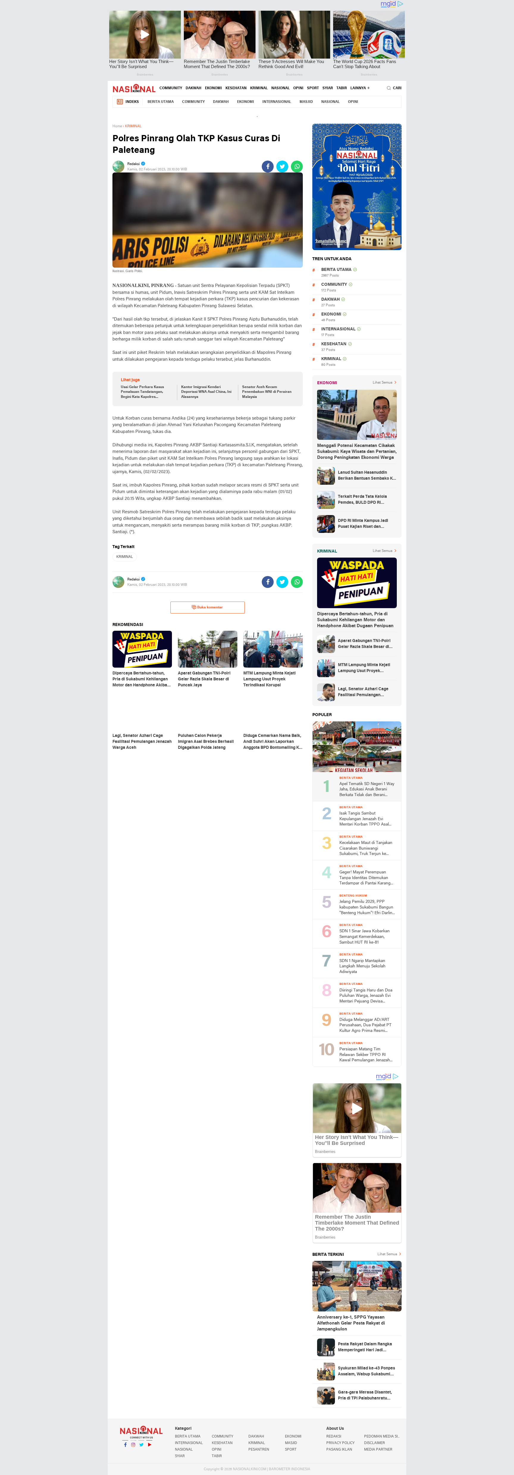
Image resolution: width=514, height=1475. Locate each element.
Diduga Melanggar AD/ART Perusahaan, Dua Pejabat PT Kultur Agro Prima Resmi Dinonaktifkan (365, 1026)
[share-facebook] (268, 166)
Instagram (133, 1452)
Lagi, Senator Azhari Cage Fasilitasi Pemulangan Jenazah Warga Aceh (363, 692)
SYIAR (327, 88)
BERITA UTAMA (161, 102)
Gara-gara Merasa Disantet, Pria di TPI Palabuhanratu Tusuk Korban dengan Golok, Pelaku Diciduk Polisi (365, 1396)
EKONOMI (213, 88)
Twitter (141, 1452)
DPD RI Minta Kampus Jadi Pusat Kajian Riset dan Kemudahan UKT (363, 524)
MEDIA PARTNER (378, 1450)
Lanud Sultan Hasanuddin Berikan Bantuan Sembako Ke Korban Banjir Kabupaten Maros (366, 476)
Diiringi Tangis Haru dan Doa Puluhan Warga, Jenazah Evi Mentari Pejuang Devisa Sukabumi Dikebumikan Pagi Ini (365, 996)
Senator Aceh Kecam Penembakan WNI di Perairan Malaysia (267, 392)
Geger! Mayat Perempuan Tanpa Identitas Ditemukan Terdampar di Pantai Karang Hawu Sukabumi (365, 878)
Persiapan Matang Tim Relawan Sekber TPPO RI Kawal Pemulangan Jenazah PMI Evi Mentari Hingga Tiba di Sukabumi (367, 1055)
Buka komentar (210, 607)
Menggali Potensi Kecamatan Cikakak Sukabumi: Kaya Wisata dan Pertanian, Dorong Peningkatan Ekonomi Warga (357, 451)
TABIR (341, 88)
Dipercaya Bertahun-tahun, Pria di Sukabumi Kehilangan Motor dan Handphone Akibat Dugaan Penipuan (355, 620)
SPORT (313, 88)
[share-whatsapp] (297, 166)
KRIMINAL (259, 88)
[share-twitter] (282, 166)
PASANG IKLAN (339, 1450)
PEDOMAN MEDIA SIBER (383, 1436)
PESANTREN (258, 1450)
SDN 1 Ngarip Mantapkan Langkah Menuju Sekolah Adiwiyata (362, 966)
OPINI (298, 88)
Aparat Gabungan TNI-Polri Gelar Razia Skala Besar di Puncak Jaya (364, 644)
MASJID (306, 102)
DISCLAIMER (374, 1443)
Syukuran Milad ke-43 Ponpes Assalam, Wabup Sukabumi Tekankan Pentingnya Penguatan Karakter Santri (366, 1371)
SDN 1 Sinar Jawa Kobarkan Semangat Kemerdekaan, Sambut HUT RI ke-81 (364, 936)
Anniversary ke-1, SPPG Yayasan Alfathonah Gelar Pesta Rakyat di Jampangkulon (351, 1323)
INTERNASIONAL (276, 102)
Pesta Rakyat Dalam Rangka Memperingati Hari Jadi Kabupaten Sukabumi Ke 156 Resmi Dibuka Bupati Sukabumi (365, 1347)
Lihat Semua (382, 383)
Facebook (125, 1452)
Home (117, 126)
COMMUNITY (170, 88)
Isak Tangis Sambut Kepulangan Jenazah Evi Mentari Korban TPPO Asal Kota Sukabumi (364, 819)
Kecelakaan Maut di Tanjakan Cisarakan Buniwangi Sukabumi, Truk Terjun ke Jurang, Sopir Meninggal (365, 849)
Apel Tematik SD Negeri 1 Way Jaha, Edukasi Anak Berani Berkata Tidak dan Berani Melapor (366, 790)
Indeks (132, 102)
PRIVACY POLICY (340, 1443)
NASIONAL (280, 88)
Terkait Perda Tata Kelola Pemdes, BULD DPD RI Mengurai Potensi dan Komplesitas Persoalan (362, 500)
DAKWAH (193, 88)
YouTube (149, 1452)
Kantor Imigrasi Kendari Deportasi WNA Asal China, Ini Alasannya (206, 392)
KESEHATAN (236, 88)
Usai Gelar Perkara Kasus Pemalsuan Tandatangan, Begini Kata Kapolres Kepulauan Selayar (142, 392)
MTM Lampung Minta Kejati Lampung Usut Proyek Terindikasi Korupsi (364, 668)
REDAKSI (333, 1436)
